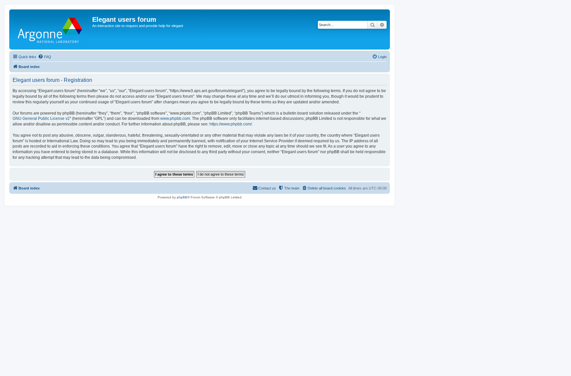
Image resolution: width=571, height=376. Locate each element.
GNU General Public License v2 (41, 118)
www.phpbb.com (175, 118)
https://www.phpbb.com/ (230, 124)
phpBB (182, 197)
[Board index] (51, 29)
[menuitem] (44, 57)
